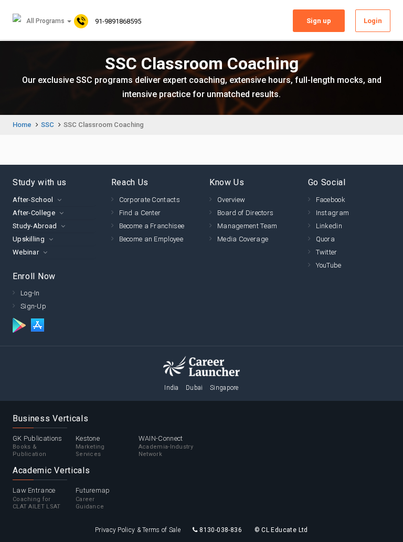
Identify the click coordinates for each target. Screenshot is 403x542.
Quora (325, 239)
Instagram (332, 213)
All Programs (46, 21)
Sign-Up (33, 306)
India (171, 387)
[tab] (54, 199)
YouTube (329, 265)
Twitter (326, 252)
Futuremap (93, 498)
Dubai (194, 387)
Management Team (247, 226)
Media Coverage (242, 239)
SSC (47, 125)
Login (373, 21)
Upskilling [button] (29, 239)
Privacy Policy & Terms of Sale (138, 530)
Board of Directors (245, 213)
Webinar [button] (26, 252)
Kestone (90, 446)
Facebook (330, 200)
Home (22, 125)
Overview (231, 200)
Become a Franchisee (152, 226)
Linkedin (329, 226)
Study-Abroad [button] (35, 226)
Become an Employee (151, 239)
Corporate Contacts (149, 200)
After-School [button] (33, 200)
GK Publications (37, 446)
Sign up (318, 21)
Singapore (224, 387)
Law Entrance (37, 498)
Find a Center (140, 213)
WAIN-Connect (166, 446)
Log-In (30, 293)
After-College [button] (34, 213)
